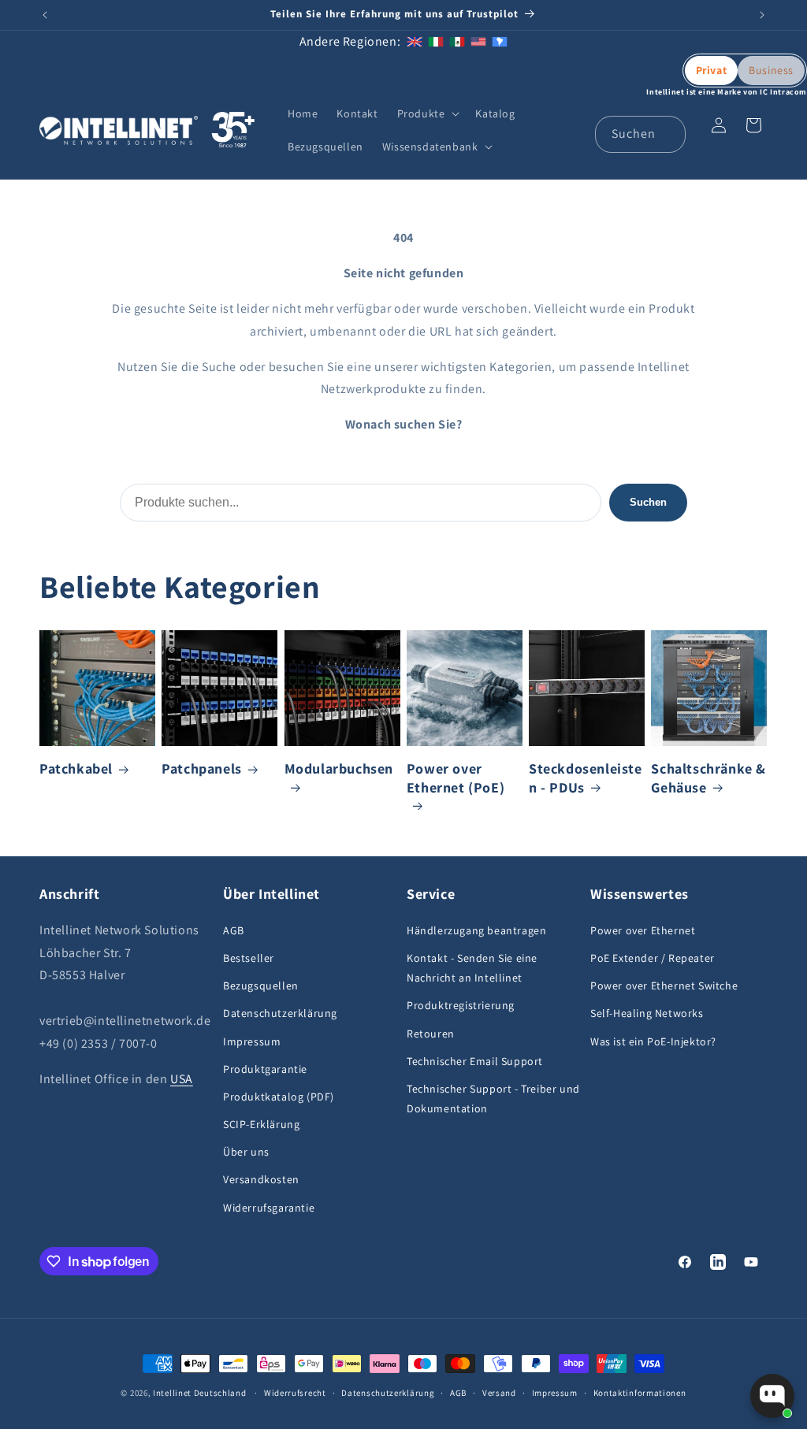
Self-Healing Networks (647, 1013)
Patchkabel (76, 768)
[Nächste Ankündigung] (762, 15)
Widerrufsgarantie (268, 1208)
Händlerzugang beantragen (476, 930)
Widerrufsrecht (295, 1392)
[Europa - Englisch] (414, 41)
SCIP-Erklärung (261, 1124)
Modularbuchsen (338, 768)
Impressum (252, 1041)
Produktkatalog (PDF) (278, 1096)
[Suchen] (667, 134)
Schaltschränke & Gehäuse (708, 777)
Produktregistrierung (461, 1005)
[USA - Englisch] (478, 41)
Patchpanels (202, 768)
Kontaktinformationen (639, 1392)
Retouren (431, 1033)
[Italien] (436, 41)
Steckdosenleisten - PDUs (585, 777)
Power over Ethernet (642, 930)
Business (771, 70)
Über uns (246, 1152)
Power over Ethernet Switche (664, 985)
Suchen (648, 502)
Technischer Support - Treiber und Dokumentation (493, 1098)
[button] (427, 113)
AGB (233, 930)
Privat (711, 70)
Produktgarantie (265, 1069)
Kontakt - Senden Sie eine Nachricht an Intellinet (472, 968)
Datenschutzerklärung (280, 1013)
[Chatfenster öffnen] (772, 1396)
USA (181, 1079)
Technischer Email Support (475, 1061)
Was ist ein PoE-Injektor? (653, 1041)
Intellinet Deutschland (199, 1392)
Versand (499, 1392)
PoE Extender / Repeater (652, 958)
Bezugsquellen (261, 985)
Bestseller (248, 958)
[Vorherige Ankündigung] (45, 15)
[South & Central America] (500, 41)
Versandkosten (261, 1179)
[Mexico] (457, 41)
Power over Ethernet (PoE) (455, 777)
